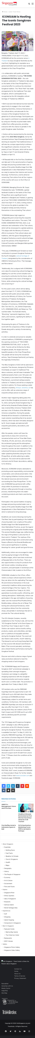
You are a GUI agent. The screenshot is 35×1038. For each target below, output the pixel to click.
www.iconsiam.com (22, 775)
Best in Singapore (8, 926)
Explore (5, 889)
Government (8, 883)
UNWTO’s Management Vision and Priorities (9, 806)
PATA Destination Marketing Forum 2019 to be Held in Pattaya (24, 828)
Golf (5, 914)
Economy (7, 877)
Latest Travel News (14, 12)
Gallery (5, 944)
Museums (7, 902)
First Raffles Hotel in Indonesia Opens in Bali (9, 827)
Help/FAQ (4, 990)
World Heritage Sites (10, 908)
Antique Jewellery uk (23, 388)
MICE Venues (8, 941)
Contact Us (18, 969)
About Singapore (8, 844)
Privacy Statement (20, 978)
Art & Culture (8, 880)
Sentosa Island (9, 905)
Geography (7, 868)
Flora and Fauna (9, 886)
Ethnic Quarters (9, 895)
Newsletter (4, 983)
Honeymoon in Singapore (12, 923)
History (6, 871)
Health (8, 862)
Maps (7, 865)
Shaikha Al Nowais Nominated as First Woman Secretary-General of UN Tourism (25, 817)
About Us (17, 973)
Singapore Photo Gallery (12, 947)
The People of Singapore (12, 874)
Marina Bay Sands (12, 932)
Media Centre (5, 988)
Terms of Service (19, 976)
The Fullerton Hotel (12, 935)
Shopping (7, 917)
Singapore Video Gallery (12, 950)
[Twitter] (8, 786)
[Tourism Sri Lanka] (9, 3)
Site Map (4, 993)
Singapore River (9, 892)
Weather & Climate (12, 856)
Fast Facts (9, 853)
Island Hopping (9, 920)
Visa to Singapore (12, 859)
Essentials (7, 847)
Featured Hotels (9, 929)
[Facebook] (4, 786)
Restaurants (8, 938)
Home (5, 12)
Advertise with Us (7, 986)
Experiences (6, 911)
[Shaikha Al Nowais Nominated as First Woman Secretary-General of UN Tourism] (25, 808)
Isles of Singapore (10, 898)
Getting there (10, 850)
